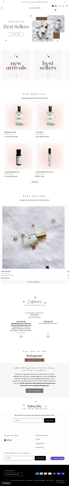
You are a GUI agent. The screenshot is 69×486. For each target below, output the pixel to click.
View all (34, 182)
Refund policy (50, 480)
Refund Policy (40, 447)
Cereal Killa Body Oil (12, 172)
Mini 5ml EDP (6, 271)
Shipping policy (60, 480)
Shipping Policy (40, 443)
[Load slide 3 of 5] (34, 43)
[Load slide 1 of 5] (29, 43)
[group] (34, 28)
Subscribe (49, 420)
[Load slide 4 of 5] (37, 43)
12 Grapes (39, 132)
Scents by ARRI (20, 480)
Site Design (29, 480)
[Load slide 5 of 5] (40, 43)
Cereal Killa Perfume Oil (44, 172)
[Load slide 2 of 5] (31, 43)
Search (38, 439)
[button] (2, 8)
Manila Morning (10, 132)
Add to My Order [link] (34, 391)
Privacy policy (61, 482)
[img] (34, 315)
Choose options (33, 282)
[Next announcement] (65, 2)
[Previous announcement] (4, 2)
